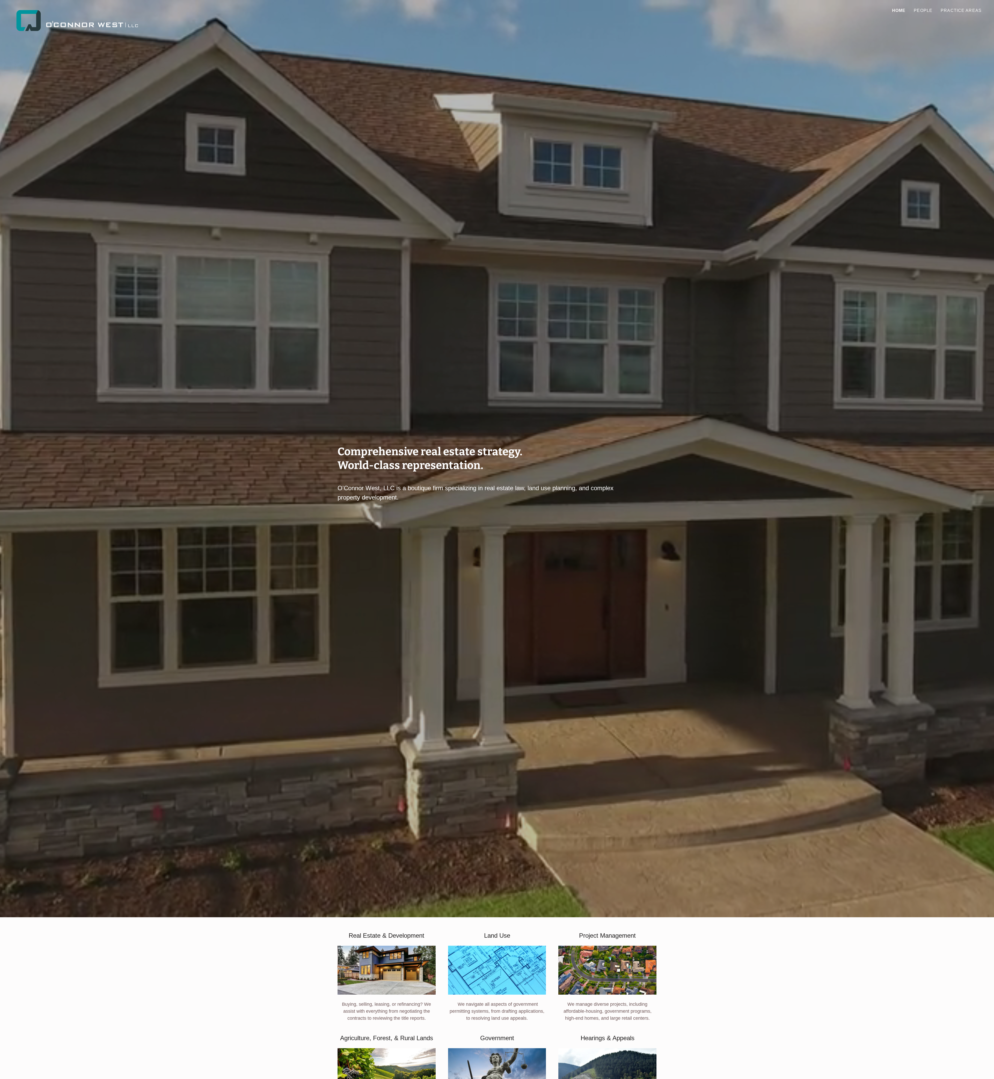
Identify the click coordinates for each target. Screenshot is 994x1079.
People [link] (923, 10)
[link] (77, 9)
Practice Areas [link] (961, 10)
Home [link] (899, 10)
